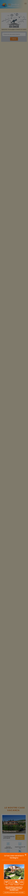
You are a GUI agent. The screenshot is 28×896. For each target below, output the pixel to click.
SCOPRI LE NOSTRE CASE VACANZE (14, 892)
